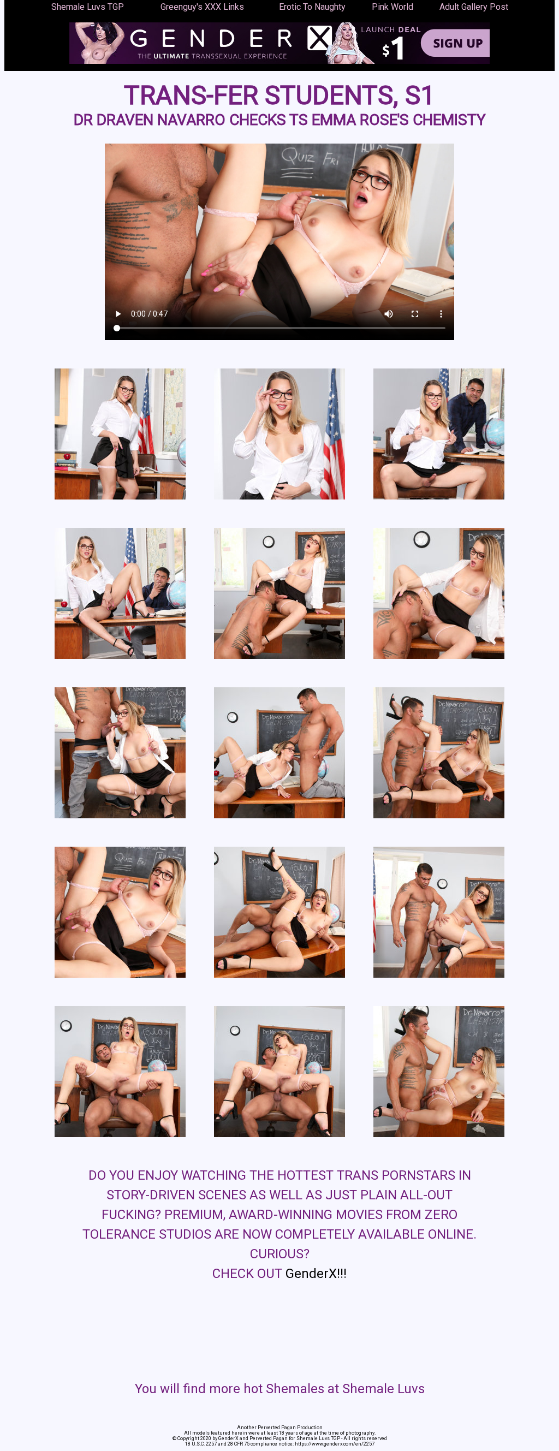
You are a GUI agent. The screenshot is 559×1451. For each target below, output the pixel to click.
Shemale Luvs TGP (87, 7)
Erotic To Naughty (312, 7)
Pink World (392, 7)
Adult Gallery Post (473, 7)
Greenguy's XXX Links (202, 7)
